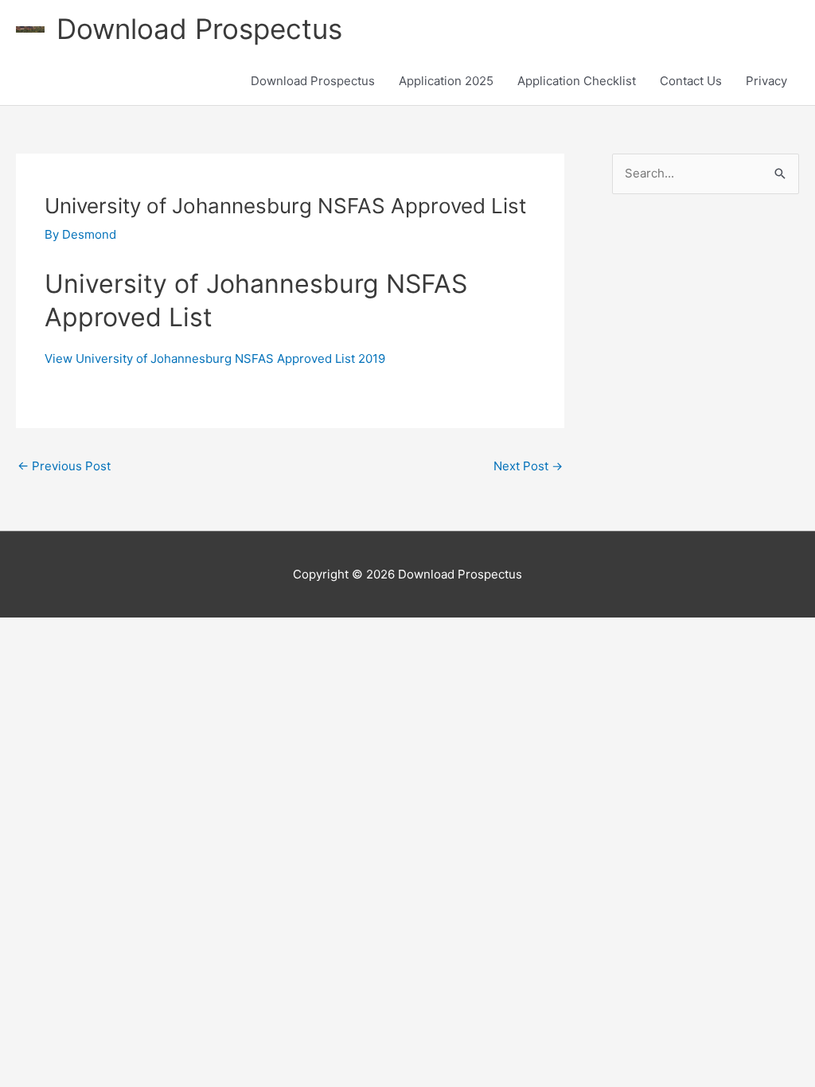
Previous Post (64, 465)
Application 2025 (446, 80)
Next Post (528, 465)
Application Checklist (576, 80)
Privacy (766, 80)
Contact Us (691, 80)
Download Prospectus (199, 28)
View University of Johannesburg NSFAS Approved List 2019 (215, 358)
